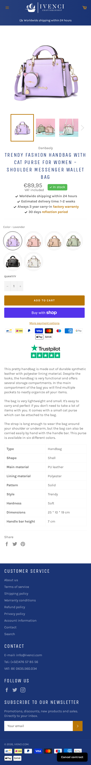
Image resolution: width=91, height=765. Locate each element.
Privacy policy (14, 614)
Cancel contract (72, 757)
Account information (20, 620)
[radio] (12, 240)
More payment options (44, 323)
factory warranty (66, 207)
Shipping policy (16, 593)
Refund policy (14, 607)
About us (11, 580)
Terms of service (16, 587)
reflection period (55, 212)
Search (9, 634)
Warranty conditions (20, 600)
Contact (10, 627)
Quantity (10, 276)
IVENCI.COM (21, 744)
